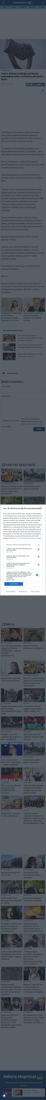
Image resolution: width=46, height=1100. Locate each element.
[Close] (42, 509)
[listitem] (23, 544)
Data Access (23, 591)
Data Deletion (11, 591)
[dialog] (23, 550)
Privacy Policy (35, 591)
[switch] (37, 549)
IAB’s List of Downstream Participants (25, 538)
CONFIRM (14, 584)
